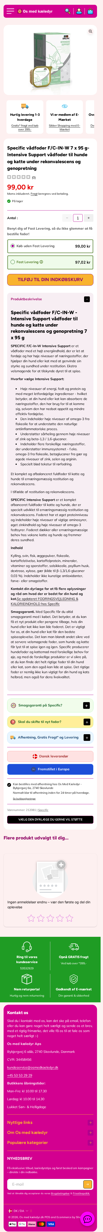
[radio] (13, 246)
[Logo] (35, 11)
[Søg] (68, 11)
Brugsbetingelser (60, 1193)
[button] (87, 1184)
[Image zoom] (90, 31)
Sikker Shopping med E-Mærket (64, 127)
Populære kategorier (27, 1142)
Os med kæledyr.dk (31, 1217)
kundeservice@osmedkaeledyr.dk (32, 1067)
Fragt (34, 193)
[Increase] (88, 218)
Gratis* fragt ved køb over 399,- (24, 127)
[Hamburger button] (11, 11)
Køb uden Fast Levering (36, 246)
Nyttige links (19, 1122)
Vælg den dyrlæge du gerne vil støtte (50, 819)
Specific (43, 810)
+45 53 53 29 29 (19, 1075)
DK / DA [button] (19, 1211)
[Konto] (79, 11)
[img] (18, 177)
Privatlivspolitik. (81, 1193)
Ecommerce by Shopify (71, 1217)
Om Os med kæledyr (27, 1132)
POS (47, 1217)
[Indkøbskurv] (89, 11)
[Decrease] (67, 218)
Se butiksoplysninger (24, 798)
